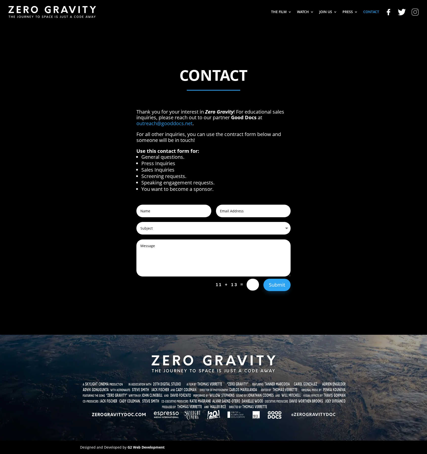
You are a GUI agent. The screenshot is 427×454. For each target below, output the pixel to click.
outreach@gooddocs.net (164, 123)
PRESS (347, 12)
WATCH (303, 12)
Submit (277, 284)
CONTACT (371, 12)
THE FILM (279, 12)
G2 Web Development (146, 447)
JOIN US (325, 12)
